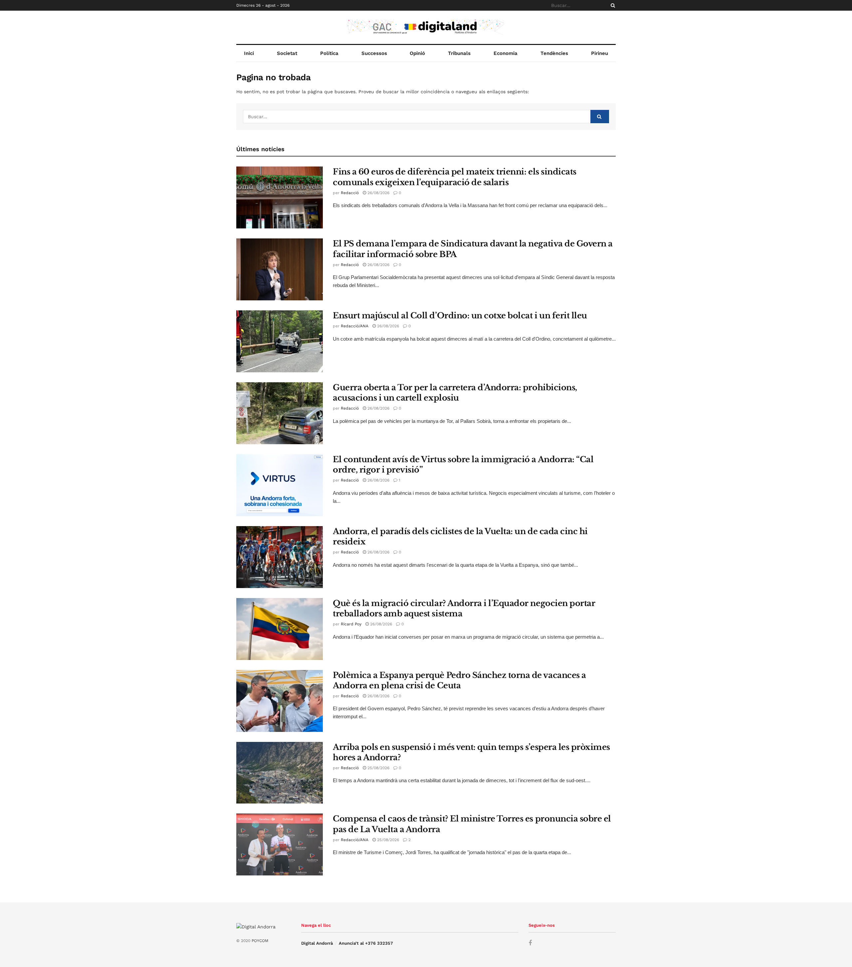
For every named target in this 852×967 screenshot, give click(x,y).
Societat (287, 53)
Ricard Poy (351, 624)
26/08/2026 (377, 192)
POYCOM (260, 940)
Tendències (554, 53)
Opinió (417, 53)
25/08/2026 (377, 768)
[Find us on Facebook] (530, 943)
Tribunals (459, 53)
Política (329, 53)
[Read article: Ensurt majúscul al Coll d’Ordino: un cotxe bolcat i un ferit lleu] (279, 341)
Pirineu (599, 53)
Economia (506, 53)
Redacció (350, 192)
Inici (249, 53)
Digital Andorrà (317, 943)
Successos (374, 53)
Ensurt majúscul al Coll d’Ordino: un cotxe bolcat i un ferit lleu (460, 315)
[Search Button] (611, 5)
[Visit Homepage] (426, 27)
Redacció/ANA (354, 326)
